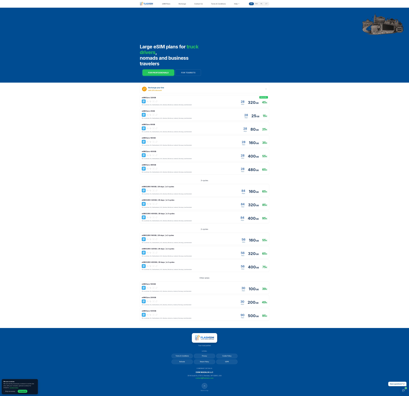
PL (261, 3)
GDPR (227, 362)
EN (251, 3)
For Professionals (158, 72)
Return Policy (204, 362)
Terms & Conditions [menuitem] (218, 4)
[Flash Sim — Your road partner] (146, 4)
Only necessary (10, 391)
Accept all (22, 391)
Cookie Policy (226, 356)
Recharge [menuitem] (182, 4)
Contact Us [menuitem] (198, 4)
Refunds (182, 362)
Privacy (204, 356)
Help (236, 4)
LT (266, 3)
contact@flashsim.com (204, 378)
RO (256, 3)
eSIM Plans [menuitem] (166, 4)
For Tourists (188, 72)
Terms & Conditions (182, 356)
